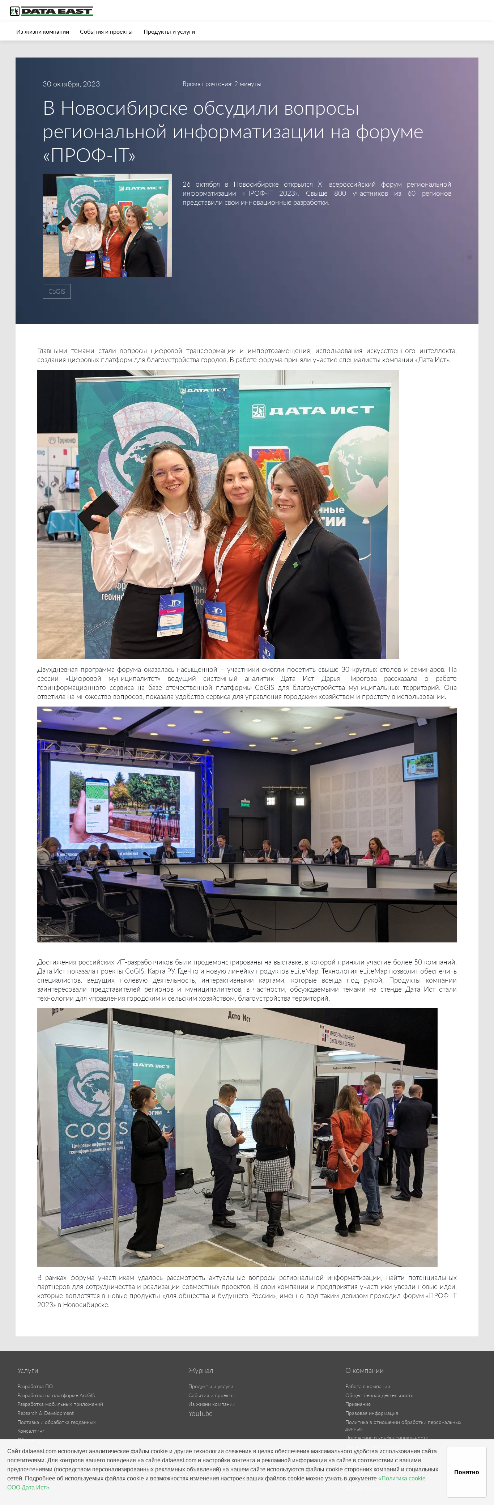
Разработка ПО (35, 1386)
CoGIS (56, 291)
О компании (364, 1370)
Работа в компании (367, 1386)
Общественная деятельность (379, 1395)
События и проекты (106, 31)
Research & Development (45, 1413)
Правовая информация (371, 1413)
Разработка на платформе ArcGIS (56, 1395)
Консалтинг (30, 1431)
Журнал (200, 1370)
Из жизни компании (42, 31)
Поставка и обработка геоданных (56, 1422)
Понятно (466, 1472)
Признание (358, 1404)
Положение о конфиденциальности (387, 1437)
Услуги (27, 1370)
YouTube (200, 1413)
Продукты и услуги (169, 31)
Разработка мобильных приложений (60, 1404)
